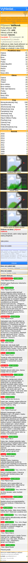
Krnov (3, 71)
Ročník (14, 132)
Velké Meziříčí (6, 64)
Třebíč (3, 60)
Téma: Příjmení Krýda (7, 480)
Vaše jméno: (5, 241)
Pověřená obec (14, 51)
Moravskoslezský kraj (9, 102)
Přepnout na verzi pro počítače (9, 554)
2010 (2, 147)
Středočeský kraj (7, 109)
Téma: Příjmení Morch (7, 438)
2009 (2, 149)
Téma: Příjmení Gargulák (8, 376)
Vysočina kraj (6, 105)
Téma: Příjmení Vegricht (7, 289)
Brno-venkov (6, 87)
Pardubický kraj (7, 111)
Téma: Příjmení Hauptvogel (8, 410)
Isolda (14, 273)
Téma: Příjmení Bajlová (7, 533)
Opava (3, 53)
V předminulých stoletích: (11, 42)
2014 (2, 138)
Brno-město (5, 84)
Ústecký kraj (5, 122)
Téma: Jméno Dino (20, 470)
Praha (3, 62)
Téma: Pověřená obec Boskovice (10, 399)
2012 (2, 143)
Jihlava (3, 55)
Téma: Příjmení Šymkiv (7, 547)
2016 (2, 134)
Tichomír (17, 268)
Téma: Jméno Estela (19, 507)
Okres (14, 75)
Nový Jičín (5, 73)
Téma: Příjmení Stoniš (7, 318)
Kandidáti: (5, 37)
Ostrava (4, 66)
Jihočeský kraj (6, 113)
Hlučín (3, 68)
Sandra (3, 273)
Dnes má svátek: (6, 246)
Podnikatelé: (17, 37)
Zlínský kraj (5, 125)
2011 (2, 145)
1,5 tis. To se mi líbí (8, 558)
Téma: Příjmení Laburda (8, 456)
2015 (2, 136)
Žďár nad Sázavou (8, 89)
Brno (2, 57)
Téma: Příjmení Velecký (7, 280)
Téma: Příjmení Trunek (7, 355)
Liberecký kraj (6, 129)
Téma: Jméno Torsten (7, 342)
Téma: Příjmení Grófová (7, 499)
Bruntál (3, 93)
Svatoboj (3, 268)
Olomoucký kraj (7, 116)
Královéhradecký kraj (9, 127)
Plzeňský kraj (6, 120)
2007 (2, 154)
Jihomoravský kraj (8, 107)
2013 (2, 140)
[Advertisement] (14, 3)
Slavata (8, 273)
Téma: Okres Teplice (7, 367)
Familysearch (6, 39)
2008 (2, 152)
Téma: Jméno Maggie (20, 515)
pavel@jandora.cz (11, 556)
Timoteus (10, 268)
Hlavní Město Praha (8, 118)
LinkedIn (16, 39)
